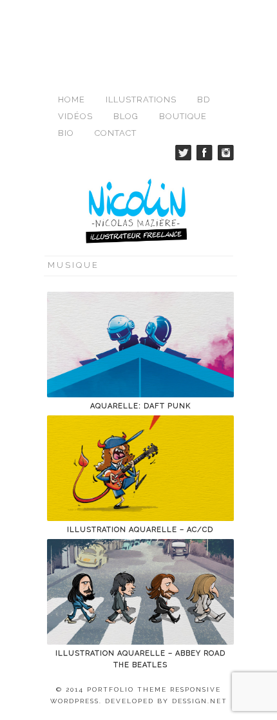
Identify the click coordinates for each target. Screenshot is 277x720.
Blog (125, 116)
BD (204, 99)
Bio (66, 133)
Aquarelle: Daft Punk (140, 406)
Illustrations (141, 99)
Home (71, 99)
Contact (116, 133)
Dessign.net (199, 701)
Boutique (183, 116)
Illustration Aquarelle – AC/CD (140, 530)
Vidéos (75, 116)
